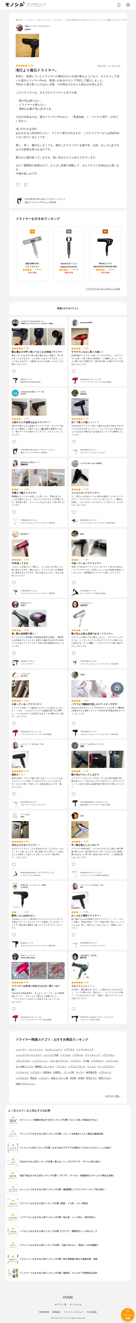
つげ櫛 (86, 1061)
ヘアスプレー (97, 1061)
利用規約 (56, 1312)
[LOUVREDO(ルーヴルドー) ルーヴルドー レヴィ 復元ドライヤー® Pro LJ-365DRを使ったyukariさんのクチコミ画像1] (27, 45)
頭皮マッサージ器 (59, 1078)
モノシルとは (76, 1304)
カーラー (80, 1072)
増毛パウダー (105, 1078)
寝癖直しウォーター (44, 1066)
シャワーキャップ (85, 1049)
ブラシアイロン (23, 1061)
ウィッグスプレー (106, 1066)
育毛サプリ (91, 1078)
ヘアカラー (35, 1072)
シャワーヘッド (40, 1061)
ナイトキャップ (92, 1055)
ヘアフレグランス (76, 1066)
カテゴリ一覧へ (112, 1096)
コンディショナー (53, 1049)
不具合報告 (92, 1312)
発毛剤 (81, 1078)
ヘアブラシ (75, 1061)
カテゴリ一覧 (60, 1304)
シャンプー (21, 1049)
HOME (68, 1297)
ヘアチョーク (105, 1072)
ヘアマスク (69, 1049)
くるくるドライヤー (59, 1061)
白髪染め (47, 1072)
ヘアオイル (77, 1055)
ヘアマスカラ (22, 1078)
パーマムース (22, 1072)
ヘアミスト (61, 1066)
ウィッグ (91, 1066)
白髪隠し (57, 1072)
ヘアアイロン (108, 1055)
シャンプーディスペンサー (29, 1055)
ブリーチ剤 (68, 1072)
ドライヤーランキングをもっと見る (103, 289)
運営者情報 (44, 1312)
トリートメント (35, 1049)
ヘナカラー (43, 1078)
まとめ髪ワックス (24, 1066)
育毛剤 (73, 1078)
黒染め (33, 1078)
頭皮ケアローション (25, 1083)
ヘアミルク (65, 1055)
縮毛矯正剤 (91, 1072)
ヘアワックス (111, 1061)
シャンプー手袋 (50, 1055)
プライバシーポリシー (74, 1312)
